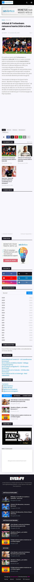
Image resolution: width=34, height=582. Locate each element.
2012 (17, 333)
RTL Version (26, 579)
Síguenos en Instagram (10, 391)
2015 (17, 325)
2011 (17, 335)
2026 (17, 298)
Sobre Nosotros (8, 386)
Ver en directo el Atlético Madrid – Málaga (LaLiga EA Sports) (15, 364)
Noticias (15, 130)
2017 (17, 320)
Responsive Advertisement (17, 461)
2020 (17, 313)
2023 (17, 305)
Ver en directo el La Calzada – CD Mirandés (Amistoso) (15, 371)
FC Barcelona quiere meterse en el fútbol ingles (21, 416)
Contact (18, 579)
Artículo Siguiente (26, 234)
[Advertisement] (17, 113)
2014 (17, 328)
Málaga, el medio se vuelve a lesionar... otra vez (20, 497)
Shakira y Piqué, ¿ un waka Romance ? (19, 408)
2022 (17, 308)
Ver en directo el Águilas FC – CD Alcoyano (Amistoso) (15, 367)
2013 (17, 330)
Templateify (14, 576)
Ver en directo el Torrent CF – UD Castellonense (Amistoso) (17, 360)
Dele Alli (8, 20)
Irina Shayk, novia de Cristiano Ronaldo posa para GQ (20, 400)
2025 (17, 300)
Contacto (5, 384)
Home (6, 579)
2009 (17, 340)
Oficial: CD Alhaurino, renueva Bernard (20, 505)
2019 (17, 315)
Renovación (22, 130)
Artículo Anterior (8, 234)
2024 (17, 303)
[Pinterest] (16, 137)
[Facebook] (8, 137)
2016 (17, 323)
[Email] (24, 137)
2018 (17, 318)
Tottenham (5, 132)
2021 (17, 310)
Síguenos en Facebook (10, 389)
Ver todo (29, 142)
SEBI (28, 576)
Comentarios (27, 396)
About (12, 579)
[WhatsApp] (20, 137)
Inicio (3, 20)
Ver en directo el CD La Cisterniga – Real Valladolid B (14, 374)
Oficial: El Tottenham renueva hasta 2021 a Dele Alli (25, 159)
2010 (17, 338)
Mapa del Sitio (8, 387)
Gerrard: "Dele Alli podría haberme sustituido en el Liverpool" (7, 180)
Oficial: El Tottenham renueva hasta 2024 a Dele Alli (9, 159)
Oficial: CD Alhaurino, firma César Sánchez (21, 513)
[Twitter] (12, 137)
